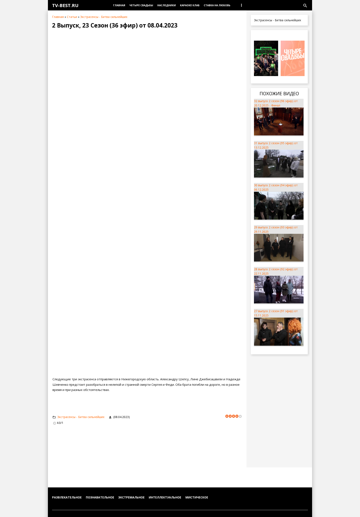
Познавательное (100, 497)
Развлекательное (67, 497)
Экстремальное (131, 497)
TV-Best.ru (65, 5)
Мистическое (196, 497)
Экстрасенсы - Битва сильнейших (103, 17)
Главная (58, 17)
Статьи (72, 17)
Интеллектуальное (165, 497)
